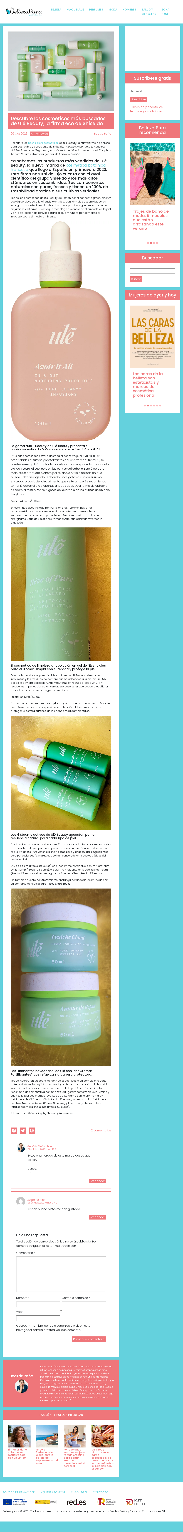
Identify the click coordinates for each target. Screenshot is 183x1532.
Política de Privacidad (19, 1492)
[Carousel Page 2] (151, 243)
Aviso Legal (79, 1492)
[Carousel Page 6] (160, 405)
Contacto (100, 1492)
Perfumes (96, 9)
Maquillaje (75, 9)
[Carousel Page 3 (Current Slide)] (154, 243)
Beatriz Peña (102, 134)
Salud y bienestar (149, 11)
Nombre (22, 1298)
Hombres (129, 9)
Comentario (25, 1253)
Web (19, 1312)
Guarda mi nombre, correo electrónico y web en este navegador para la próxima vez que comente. (53, 1328)
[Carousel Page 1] (148, 243)
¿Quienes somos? (53, 1492)
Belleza (56, 9)
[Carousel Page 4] (157, 243)
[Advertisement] (152, 48)
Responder (97, 1181)
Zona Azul (165, 11)
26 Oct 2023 (19, 134)
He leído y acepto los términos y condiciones (146, 109)
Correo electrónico (76, 1298)
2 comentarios (101, 1130)
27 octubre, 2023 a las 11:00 (42, 1149)
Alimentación (39, 133)
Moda (112, 9)
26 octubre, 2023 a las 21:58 (42, 1202)
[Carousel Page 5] (157, 405)
